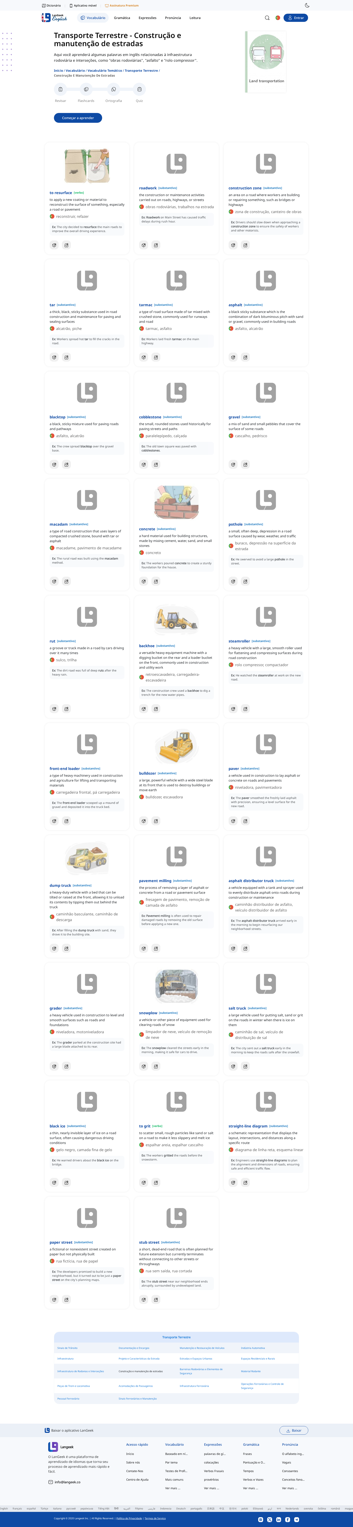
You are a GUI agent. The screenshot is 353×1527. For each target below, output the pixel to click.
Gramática (251, 1444)
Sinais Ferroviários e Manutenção (138, 1398)
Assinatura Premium (124, 5)
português (196, 1508)
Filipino (139, 1508)
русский (71, 1508)
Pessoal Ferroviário (68, 1398)
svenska (308, 1508)
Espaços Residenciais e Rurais (258, 1358)
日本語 (210, 1508)
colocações (211, 1462)
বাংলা (279, 1508)
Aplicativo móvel (85, 5)
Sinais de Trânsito (67, 1348)
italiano (57, 1508)
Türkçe (44, 1508)
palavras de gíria (215, 1454)
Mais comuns (174, 1479)
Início (58, 70)
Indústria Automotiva (253, 1348)
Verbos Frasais (214, 1471)
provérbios (211, 1479)
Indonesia (165, 1508)
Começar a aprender (78, 118)
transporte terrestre (141, 70)
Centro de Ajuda (137, 1479)
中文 (221, 1508)
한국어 (233, 1508)
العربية (126, 1508)
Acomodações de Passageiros (136, 1386)
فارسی (151, 1508)
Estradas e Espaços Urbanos (196, 1358)
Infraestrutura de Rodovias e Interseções (80, 1371)
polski (244, 1508)
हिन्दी (116, 1508)
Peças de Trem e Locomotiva (73, 1386)
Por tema (171, 1462)
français (17, 1508)
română (335, 1508)
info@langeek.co (67, 1482)
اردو (270, 1508)
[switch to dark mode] (307, 5)
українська (86, 1508)
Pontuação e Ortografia (254, 1462)
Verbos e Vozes (253, 1479)
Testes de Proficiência (176, 1471)
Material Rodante (251, 1371)
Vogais (286, 1462)
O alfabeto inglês (293, 1454)
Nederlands (292, 1508)
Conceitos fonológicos (293, 1479)
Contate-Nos (134, 1471)
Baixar (297, 1430)
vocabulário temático (105, 70)
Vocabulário (75, 70)
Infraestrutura (65, 1358)
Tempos (248, 1471)
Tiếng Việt (103, 1508)
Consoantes (290, 1471)
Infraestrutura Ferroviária (194, 1386)
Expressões (213, 1444)
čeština (322, 1508)
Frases (247, 1454)
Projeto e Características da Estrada (139, 1358)
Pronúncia (290, 1444)
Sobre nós (133, 1462)
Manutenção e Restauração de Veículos (202, 1348)
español (31, 1508)
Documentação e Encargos (134, 1348)
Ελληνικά (258, 1508)
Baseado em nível (176, 1454)
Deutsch (181, 1508)
